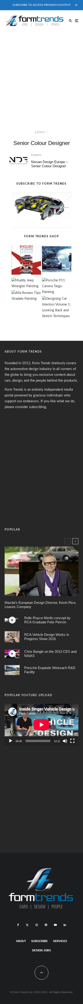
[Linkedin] (64, 925)
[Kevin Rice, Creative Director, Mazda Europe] (41, 571)
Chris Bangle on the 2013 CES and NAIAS (50, 654)
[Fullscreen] (72, 741)
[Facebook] (18, 925)
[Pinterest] (45, 925)
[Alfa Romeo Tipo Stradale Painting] (26, 296)
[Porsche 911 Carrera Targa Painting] (56, 286)
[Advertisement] (41, 75)
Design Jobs (41, 950)
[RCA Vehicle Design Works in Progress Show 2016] (12, 636)
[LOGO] (18, 160)
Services (60, 941)
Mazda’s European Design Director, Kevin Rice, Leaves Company (40, 605)
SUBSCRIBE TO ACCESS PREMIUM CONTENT (41, 4)
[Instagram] (36, 925)
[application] (41, 725)
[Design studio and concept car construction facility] (12, 670)
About (21, 941)
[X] (27, 925)
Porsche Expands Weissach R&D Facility (49, 670)
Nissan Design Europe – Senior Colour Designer (49, 164)
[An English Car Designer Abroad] (26, 261)
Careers (36, 155)
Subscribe (39, 941)
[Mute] (65, 741)
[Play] (10, 741)
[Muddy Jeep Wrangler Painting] (26, 283)
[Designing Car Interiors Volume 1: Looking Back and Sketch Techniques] (56, 307)
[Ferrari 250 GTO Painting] (56, 261)
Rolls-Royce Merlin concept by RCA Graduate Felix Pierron (47, 620)
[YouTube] (55, 925)
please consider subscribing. (26, 407)
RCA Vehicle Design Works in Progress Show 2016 (46, 637)
